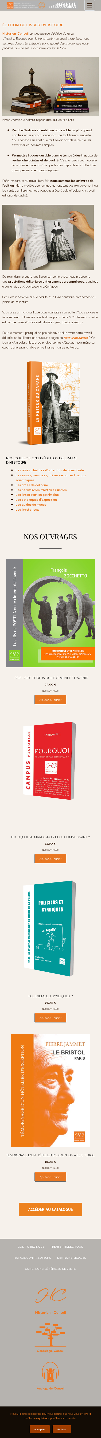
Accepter (39, 1429)
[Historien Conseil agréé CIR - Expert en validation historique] (42, 5)
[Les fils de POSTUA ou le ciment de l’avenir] (50, 613)
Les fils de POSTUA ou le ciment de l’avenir (50, 677)
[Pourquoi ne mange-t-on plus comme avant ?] (50, 772)
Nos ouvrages (50, 691)
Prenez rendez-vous (66, 1246)
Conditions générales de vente (50, 1268)
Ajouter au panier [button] (50, 699)
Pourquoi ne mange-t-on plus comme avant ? (50, 836)
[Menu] (89, 5)
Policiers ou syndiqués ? (50, 995)
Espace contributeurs (33, 1257)
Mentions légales (71, 1257)
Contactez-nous (31, 1246)
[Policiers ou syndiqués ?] (50, 931)
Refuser (61, 1429)
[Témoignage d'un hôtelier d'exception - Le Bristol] (50, 1090)
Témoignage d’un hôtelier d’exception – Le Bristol (50, 1155)
